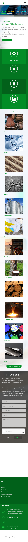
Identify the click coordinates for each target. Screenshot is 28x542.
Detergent (6, 236)
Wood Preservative (9, 299)
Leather (6, 194)
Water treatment (8, 215)
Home (3, 487)
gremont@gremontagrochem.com (14, 528)
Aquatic (6, 152)
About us (3, 489)
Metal (5, 361)
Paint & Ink (7, 340)
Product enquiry (5, 496)
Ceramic (6, 132)
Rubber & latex (8, 277)
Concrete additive (8, 319)
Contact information (6, 494)
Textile (5, 173)
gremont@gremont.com (12, 526)
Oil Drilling (7, 257)
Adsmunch (16, 537)
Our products (4, 491)
